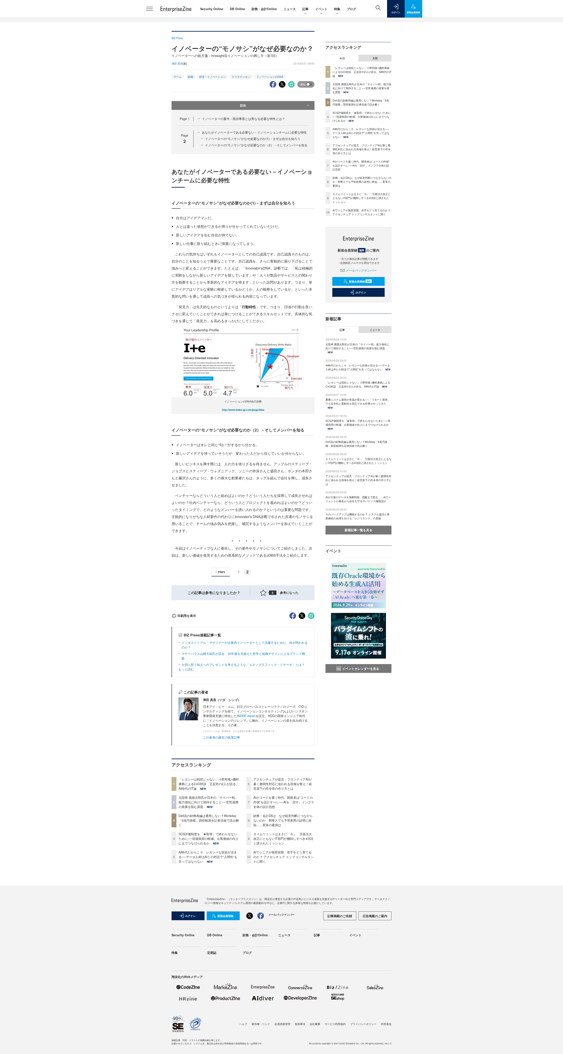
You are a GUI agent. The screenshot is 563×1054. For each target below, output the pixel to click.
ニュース (289, 9)
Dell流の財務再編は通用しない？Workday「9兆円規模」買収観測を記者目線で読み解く (209, 820)
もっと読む (186, 669)
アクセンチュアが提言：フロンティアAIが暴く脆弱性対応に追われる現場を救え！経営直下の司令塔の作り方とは (282, 784)
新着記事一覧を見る (358, 530)
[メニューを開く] (149, 9)
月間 (375, 58)
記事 (305, 9)
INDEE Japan (246, 716)
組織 (190, 76)
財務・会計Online (264, 9)
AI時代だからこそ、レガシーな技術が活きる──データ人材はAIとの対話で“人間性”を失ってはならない (208, 857)
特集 (337, 9)
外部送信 (386, 1024)
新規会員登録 (360, 281)
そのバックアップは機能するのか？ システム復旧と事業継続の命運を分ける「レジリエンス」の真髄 (357, 516)
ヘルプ (243, 1024)
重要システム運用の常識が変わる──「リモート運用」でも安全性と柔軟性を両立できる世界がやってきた (357, 401)
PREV (221, 572)
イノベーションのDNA (269, 76)
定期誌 (211, 952)
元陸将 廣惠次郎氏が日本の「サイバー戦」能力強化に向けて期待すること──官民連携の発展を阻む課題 (208, 802)
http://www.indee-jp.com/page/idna (243, 410)
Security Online (211, 9)
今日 (342, 58)
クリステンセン (241, 76)
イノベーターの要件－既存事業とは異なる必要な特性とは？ (243, 118)
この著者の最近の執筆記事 (221, 737)
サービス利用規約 (335, 1024)
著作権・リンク (261, 1024)
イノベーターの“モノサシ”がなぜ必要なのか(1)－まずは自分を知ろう (252, 138)
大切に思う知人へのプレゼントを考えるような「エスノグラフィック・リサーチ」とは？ (244, 664)
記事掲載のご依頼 (339, 916)
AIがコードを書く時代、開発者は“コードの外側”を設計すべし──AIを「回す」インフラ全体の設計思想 (283, 802)
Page (185, 118)
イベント (321, 9)
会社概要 (315, 1024)
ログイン (360, 292)
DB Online (237, 9)
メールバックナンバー (361, 270)
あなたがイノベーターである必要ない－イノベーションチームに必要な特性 (254, 132)
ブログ (351, 9)
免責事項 (300, 1024)
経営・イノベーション (212, 76)
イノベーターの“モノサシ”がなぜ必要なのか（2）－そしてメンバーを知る (256, 145)
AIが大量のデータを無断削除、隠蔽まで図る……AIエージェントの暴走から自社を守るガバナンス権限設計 (358, 499)
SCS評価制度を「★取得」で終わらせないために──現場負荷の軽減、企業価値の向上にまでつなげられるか (208, 838)
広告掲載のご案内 (375, 916)
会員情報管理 (282, 1024)
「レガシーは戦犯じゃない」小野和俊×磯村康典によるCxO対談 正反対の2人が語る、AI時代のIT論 (209, 784)
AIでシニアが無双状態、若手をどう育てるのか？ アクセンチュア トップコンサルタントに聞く (283, 857)
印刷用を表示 (186, 615)
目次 (243, 105)
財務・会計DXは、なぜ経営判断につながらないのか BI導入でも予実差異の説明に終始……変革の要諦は (283, 820)
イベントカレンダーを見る (360, 668)
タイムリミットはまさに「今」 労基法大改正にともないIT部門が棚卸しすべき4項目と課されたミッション (283, 838)
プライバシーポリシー (363, 1024)
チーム (178, 76)
